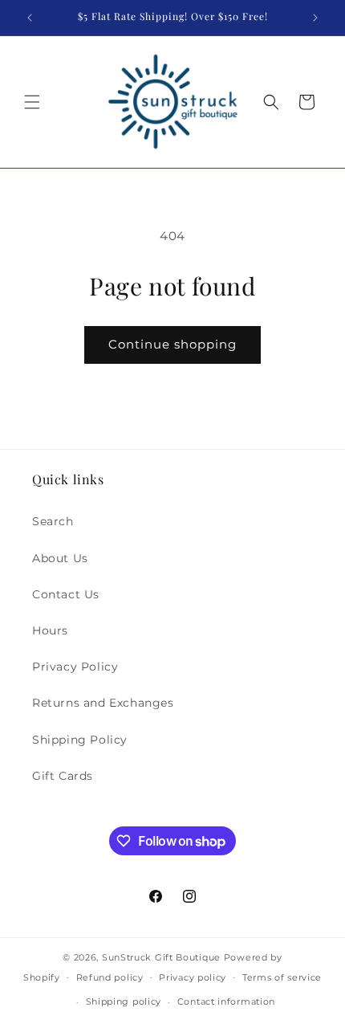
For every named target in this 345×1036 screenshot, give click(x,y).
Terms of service (282, 977)
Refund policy (110, 977)
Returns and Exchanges (103, 702)
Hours (50, 630)
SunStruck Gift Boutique (161, 957)
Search (53, 521)
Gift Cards (62, 776)
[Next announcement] (315, 17)
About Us (60, 558)
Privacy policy (192, 977)
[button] (32, 102)
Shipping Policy (80, 739)
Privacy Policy (75, 666)
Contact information (226, 1001)
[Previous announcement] (29, 17)
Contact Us (65, 594)
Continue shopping (172, 344)
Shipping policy (124, 1001)
